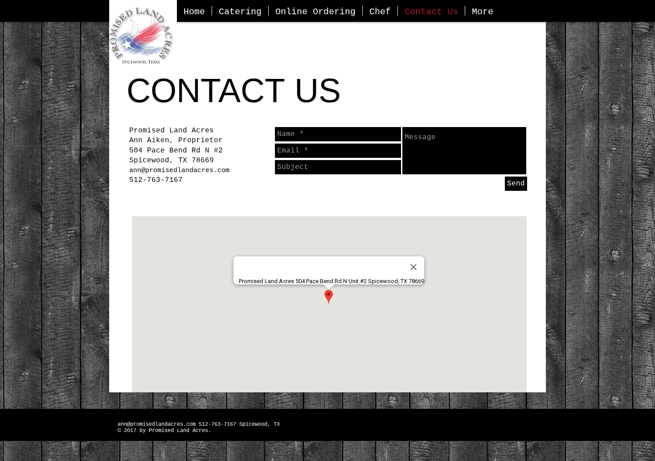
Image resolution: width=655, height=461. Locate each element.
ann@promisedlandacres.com (179, 170)
